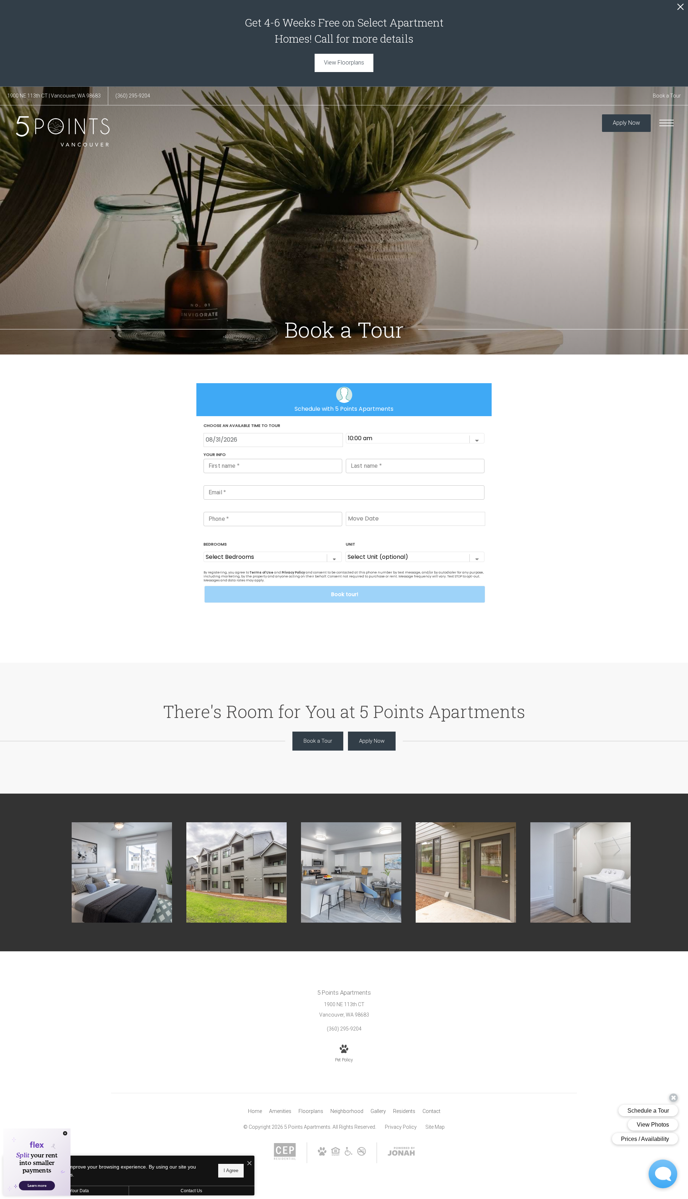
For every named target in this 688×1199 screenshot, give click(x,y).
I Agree (231, 1170)
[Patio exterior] (466, 872)
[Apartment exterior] (236, 872)
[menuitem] (255, 1111)
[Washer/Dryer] (580, 872)
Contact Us (191, 1190)
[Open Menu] (666, 123)
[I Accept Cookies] (249, 1163)
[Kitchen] (351, 872)
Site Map (435, 1127)
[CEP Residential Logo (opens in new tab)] (284, 1158)
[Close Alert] (680, 9)
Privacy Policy (401, 1127)
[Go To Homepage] (62, 131)
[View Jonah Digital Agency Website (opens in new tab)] (401, 1152)
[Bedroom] (122, 872)
